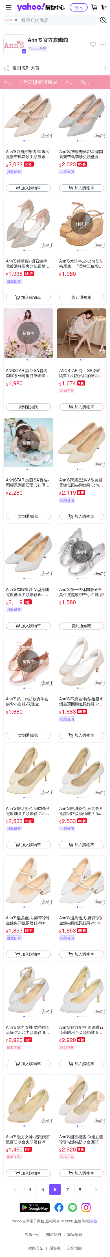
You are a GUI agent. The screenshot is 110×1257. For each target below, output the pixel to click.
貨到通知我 (81, 297)
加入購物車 (31, 188)
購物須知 (74, 1234)
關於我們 (53, 1234)
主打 (8, 82)
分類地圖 (74, 1248)
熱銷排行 (86, 82)
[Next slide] (49, 114)
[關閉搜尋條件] (16, 20)
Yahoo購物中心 (41, 7)
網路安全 (35, 1248)
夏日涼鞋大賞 (25, 67)
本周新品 (71, 82)
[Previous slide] (7, 114)
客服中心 (32, 1234)
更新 (93, 1221)
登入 (78, 7)
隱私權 (55, 1248)
